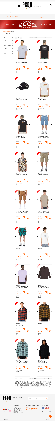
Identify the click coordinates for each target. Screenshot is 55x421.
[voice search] (17, 6)
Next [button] (29, 50)
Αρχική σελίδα (5, 31)
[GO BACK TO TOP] (50, 416)
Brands (37, 12)
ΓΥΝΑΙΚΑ (15, 12)
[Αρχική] (27, 5)
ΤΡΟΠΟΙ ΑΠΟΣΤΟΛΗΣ (17, 408)
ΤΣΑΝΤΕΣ (28, 12)
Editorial (50, 12)
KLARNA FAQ (15, 414)
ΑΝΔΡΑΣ (11, 12)
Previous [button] (15, 50)
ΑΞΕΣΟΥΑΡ (33, 12)
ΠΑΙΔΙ (19, 12)
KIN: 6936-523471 (13, 17)
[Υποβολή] (19, 6)
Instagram (48, 408)
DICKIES (22, 61)
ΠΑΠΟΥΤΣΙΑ (23, 12)
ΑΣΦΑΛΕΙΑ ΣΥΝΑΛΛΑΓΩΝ (18, 412)
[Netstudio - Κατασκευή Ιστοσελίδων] (48, 419)
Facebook (43, 408)
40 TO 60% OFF (42, 12)
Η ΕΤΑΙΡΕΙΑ (15, 407)
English (51, 0)
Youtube (46, 408)
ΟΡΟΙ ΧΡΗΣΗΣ (15, 411)
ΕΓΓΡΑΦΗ (45, 398)
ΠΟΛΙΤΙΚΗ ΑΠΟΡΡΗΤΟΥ (17, 410)
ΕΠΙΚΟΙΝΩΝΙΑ (15, 415)
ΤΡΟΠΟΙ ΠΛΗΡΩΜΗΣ (16, 409)
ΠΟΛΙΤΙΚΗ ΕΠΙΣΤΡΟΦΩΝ (17, 413)
